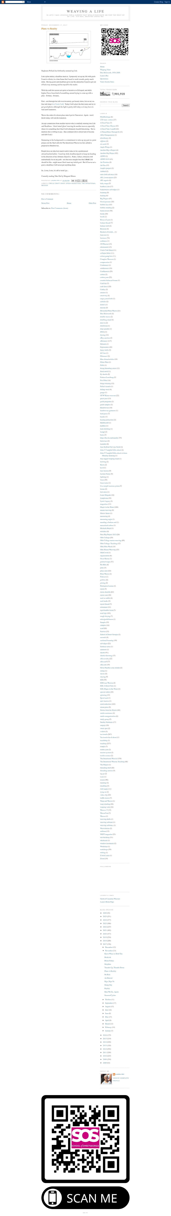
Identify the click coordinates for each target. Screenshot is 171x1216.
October (108, 999)
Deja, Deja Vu (109, 981)
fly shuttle (103, 374)
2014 (105, 1042)
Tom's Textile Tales (107, 82)
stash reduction (73, 183)
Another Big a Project (108, 150)
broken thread (105, 223)
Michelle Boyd (105, 528)
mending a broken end (108, 522)
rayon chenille (105, 592)
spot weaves (104, 701)
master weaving (105, 510)
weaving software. (106, 825)
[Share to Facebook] (83, 180)
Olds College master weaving (110, 540)
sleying (103, 677)
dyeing (102, 335)
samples (103, 625)
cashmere (103, 241)
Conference (104, 265)
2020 (105, 934)
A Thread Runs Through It (109, 132)
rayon (102, 589)
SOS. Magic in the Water (109, 689)
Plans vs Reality (110, 971)
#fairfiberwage (105, 117)
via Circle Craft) (58, 104)
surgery (103, 725)
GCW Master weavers (108, 395)
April (107, 1020)
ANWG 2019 (104, 159)
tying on (103, 792)
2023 (105, 923)
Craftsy (102, 289)
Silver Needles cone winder (110, 667)
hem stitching (105, 429)
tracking (103, 783)
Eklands (103, 344)
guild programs (105, 401)
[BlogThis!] (78, 180)
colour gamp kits (106, 256)
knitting (103, 461)
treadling (103, 786)
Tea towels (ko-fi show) (108, 737)
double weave (105, 316)
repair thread (104, 604)
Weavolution (105, 828)
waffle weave (104, 798)
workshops (104, 849)
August (108, 1006)
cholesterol (104, 247)
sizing (102, 671)
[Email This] (76, 180)
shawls (102, 652)
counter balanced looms (108, 280)
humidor (103, 444)
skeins (102, 673)
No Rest (107, 974)
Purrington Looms (106, 586)
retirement (104, 607)
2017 (105, 944)
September (109, 1003)
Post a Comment (47, 199)
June (107, 1013)
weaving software (106, 822)
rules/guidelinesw (106, 619)
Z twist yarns (104, 855)
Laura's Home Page (107, 902)
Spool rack (104, 698)
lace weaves (104, 471)
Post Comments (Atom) (59, 208)
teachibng (103, 740)
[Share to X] (81, 180)
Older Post (92, 203)
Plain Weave (104, 574)
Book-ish (107, 957)
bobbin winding (106, 207)
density (103, 307)
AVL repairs (104, 180)
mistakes (103, 531)
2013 (105, 1045)
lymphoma (104, 498)
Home (69, 203)
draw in (103, 323)
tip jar (102, 773)
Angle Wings (105, 147)
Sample (103, 622)
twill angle (104, 789)
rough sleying (105, 616)
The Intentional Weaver (108, 758)
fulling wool (104, 389)
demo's (102, 304)
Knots (102, 465)
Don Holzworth (105, 313)
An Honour (108, 978)
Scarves (103, 631)
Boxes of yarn (105, 220)
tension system (105, 752)
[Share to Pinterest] (86, 180)
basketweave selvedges (108, 189)
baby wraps (104, 183)
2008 (105, 1063)
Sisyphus (107, 964)
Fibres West (104, 362)
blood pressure (105, 201)
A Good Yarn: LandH (107, 129)
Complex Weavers (106, 259)
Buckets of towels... (107, 232)
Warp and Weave (106, 801)
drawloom (103, 326)
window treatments (107, 843)
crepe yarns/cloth (106, 298)
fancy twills (104, 350)
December (109, 947)
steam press (104, 707)
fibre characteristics (107, 359)
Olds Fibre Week (106, 546)
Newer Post (45, 203)
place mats (104, 571)
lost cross (103, 492)
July (107, 1010)
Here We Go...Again (111, 992)
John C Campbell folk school (110, 450)
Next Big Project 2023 (108, 534)
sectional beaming (106, 640)
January (108, 1030)
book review (104, 210)
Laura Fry (120, 1074)
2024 (105, 920)
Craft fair (103, 283)
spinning (103, 695)
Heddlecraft (104, 422)
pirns (102, 567)
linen (102, 480)
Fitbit (102, 365)
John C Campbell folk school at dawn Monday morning (113, 454)
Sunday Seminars (106, 722)
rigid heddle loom (106, 610)
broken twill (104, 226)
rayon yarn (104, 595)
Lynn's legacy (105, 501)
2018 (105, 940)
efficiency (103, 341)
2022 (105, 927)
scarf (102, 628)
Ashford (103, 171)
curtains (103, 301)
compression (104, 262)
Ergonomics (104, 347)
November (109, 950)
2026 (105, 913)
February (108, 1027)
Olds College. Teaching (108, 543)
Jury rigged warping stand (109, 458)
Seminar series (105, 646)
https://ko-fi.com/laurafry (109, 438)
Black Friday (109, 960)
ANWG (102, 156)
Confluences (104, 271)
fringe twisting (105, 383)
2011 (105, 1052)
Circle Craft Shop (57, 183)
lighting (103, 477)
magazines (104, 504)
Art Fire (103, 165)
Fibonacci (103, 356)
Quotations (104, 78)
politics (103, 580)
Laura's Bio (104, 75)
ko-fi (102, 467)
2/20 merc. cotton (106, 120)
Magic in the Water (107, 507)
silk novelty (104, 658)
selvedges (103, 643)
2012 (105, 1049)
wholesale (103, 840)
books (102, 214)
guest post (104, 398)
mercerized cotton (106, 525)
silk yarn (103, 664)
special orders (105, 692)
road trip (103, 613)
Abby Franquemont (107, 135)
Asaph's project (105, 168)
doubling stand (105, 320)
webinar (103, 831)
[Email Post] (72, 180)
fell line (103, 353)
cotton (102, 274)
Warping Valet (105, 69)
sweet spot (104, 728)
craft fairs (103, 286)
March (107, 1024)
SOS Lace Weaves (106, 683)
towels (102, 780)
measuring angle (106, 519)
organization (104, 555)
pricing (102, 583)
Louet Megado (105, 495)
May (107, 1017)
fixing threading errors (108, 368)
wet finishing (105, 837)
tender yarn (104, 749)
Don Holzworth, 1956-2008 (110, 72)
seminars (103, 649)
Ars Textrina (104, 162)
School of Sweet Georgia (109, 634)
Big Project (104, 198)
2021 (105, 930)
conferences (104, 268)
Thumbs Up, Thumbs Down (114, 967)
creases (102, 292)
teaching (103, 743)
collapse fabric (105, 253)
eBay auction (105, 338)
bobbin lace (104, 204)
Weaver (103, 816)
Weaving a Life (86, 11)
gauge (102, 392)
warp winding (105, 804)
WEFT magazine (106, 834)
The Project (104, 764)
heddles (103, 426)
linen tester (104, 483)
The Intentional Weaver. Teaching (112, 761)
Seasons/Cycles (110, 995)
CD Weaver (104, 244)
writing (102, 852)
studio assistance (106, 713)
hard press (103, 413)
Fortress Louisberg (107, 377)
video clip (104, 795)
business (103, 238)
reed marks (104, 601)
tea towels (103, 734)
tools (102, 777)
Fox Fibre (103, 380)
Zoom (102, 858)
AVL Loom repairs (106, 177)
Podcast (103, 577)
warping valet (105, 807)
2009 (105, 1059)
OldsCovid (104, 552)
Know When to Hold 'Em (113, 953)
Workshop (104, 846)
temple (102, 746)
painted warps (105, 561)
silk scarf (103, 661)
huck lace (103, 441)
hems (102, 435)
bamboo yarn (105, 186)
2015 (105, 1038)
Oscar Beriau (104, 558)
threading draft (105, 767)
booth (102, 216)
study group (104, 719)
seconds (103, 637)
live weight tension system (109, 486)
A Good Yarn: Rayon (107, 126)
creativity (103, 295)
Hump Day (108, 985)
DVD (102, 332)
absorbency (104, 138)
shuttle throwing (106, 655)
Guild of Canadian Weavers (110, 898)
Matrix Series (105, 513)
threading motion (106, 770)
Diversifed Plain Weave (108, 310)
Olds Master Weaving (108, 549)
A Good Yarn (105, 123)
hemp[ (102, 432)
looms (102, 489)
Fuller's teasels (105, 386)
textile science (105, 755)
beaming (103, 192)
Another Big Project (107, 153)
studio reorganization (108, 716)
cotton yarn (104, 277)
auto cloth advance (107, 174)
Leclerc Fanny (105, 474)
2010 (105, 1056)
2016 (105, 1035)
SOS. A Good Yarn (106, 686)
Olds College (105, 537)
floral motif (104, 371)
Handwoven (104, 407)
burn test (103, 235)
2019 (105, 937)
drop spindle (104, 329)
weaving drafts (105, 819)
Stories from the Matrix (108, 710)
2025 (105, 916)
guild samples (105, 404)
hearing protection (107, 420)
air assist (103, 144)
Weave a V (104, 810)
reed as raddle (105, 598)
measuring (104, 516)
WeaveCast (104, 813)
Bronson (103, 229)
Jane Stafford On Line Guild (110, 447)
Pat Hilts (103, 564)
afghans (103, 141)
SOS (101, 680)
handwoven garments (108, 410)
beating (103, 195)
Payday (107, 988)
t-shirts (102, 731)
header (102, 416)
